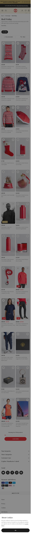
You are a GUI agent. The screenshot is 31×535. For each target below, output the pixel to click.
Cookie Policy (6, 525)
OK (15, 530)
